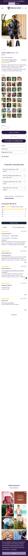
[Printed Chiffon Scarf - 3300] (10, 43)
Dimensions (4, 149)
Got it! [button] (14, 553)
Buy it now (14, 136)
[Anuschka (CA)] (14, 8)
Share (6, 156)
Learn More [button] (14, 549)
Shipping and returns (6, 152)
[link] (7, 497)
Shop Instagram (14, 485)
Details (3, 145)
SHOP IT (7, 498)
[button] (22, 8)
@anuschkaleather (14, 488)
